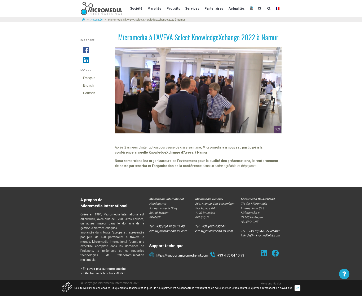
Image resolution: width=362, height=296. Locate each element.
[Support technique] (251, 8)
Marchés (154, 8)
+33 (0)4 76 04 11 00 (170, 226)
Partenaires (214, 8)
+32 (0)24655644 (213, 226)
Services (192, 8)
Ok (297, 288)
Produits (173, 8)
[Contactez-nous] (260, 8)
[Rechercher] (269, 8)
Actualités (237, 8)
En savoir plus (284, 288)
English (88, 85)
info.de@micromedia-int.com (260, 235)
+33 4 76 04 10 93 (230, 255)
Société (136, 8)
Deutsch (89, 93)
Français (89, 78)
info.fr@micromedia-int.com (168, 231)
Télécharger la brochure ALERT (104, 273)
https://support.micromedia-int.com (182, 255)
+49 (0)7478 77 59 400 (264, 231)
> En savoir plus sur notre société (103, 269)
